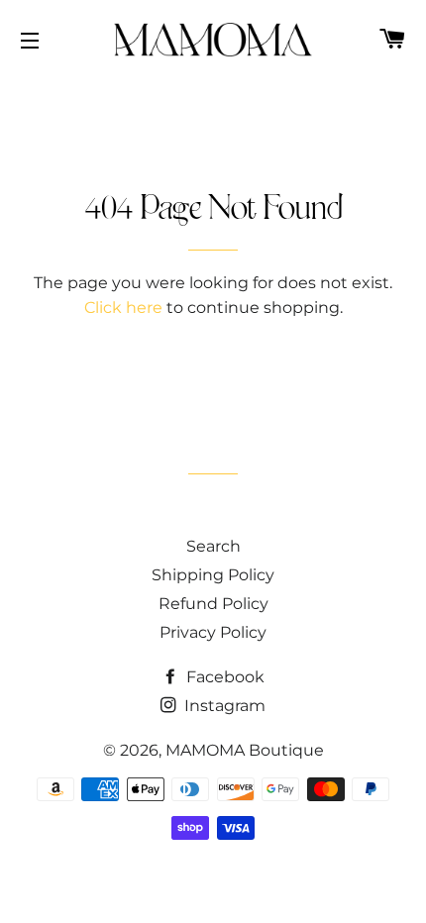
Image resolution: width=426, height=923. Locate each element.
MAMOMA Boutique (244, 750)
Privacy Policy (213, 632)
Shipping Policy (213, 574)
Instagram (223, 705)
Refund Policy (213, 603)
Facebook (223, 676)
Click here (123, 307)
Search (213, 546)
